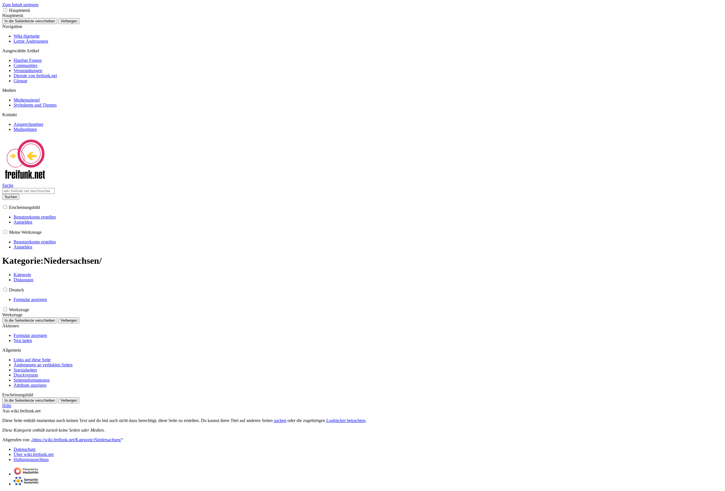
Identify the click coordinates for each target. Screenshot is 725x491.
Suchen (11, 197)
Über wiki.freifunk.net (34, 454)
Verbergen (69, 21)
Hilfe (6, 405)
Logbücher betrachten (345, 420)
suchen (280, 420)
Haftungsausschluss (31, 459)
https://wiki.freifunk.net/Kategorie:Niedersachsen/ (77, 439)
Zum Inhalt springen (20, 4)
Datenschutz (25, 449)
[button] (5, 10)
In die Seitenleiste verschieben (30, 21)
